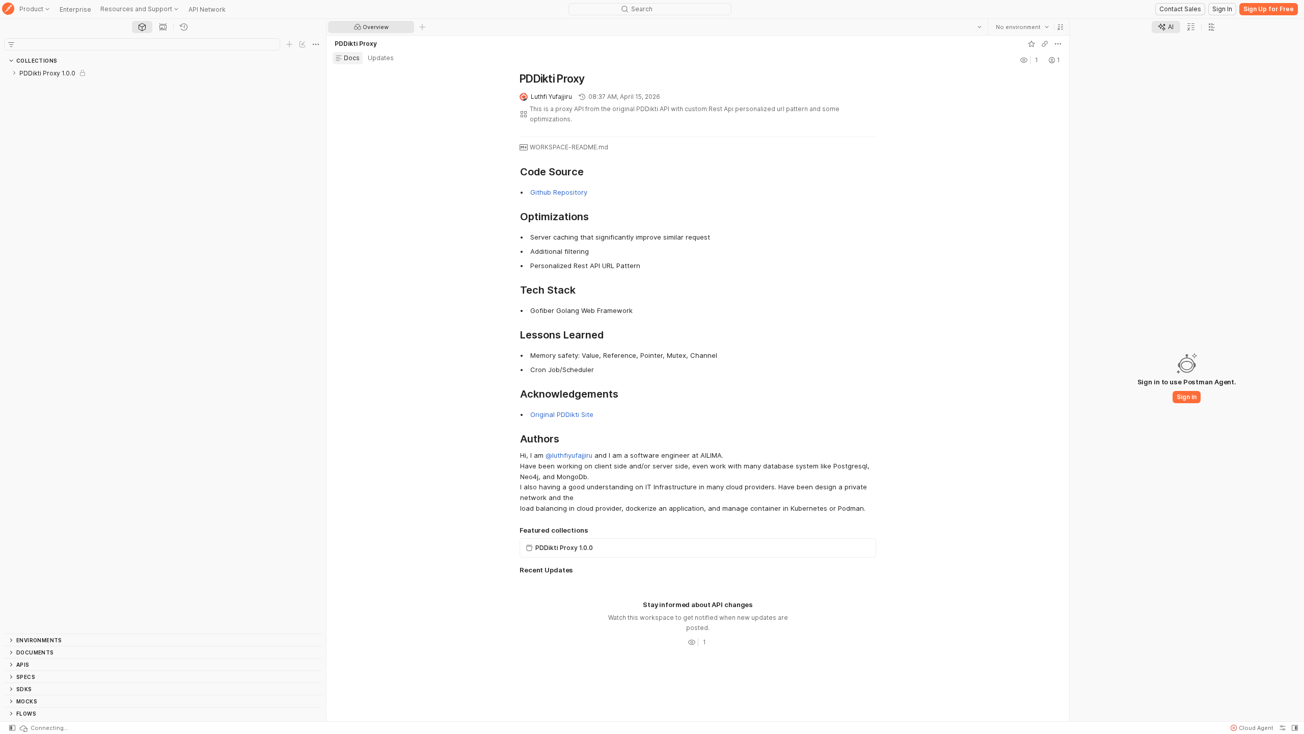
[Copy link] (1045, 44)
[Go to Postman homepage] (8, 9)
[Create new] (289, 44)
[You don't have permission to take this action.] (422, 27)
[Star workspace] (1031, 44)
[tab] (142, 27)
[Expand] (14, 73)
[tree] (163, 350)
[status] (43, 728)
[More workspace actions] (1058, 44)
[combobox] (1022, 27)
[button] (1060, 27)
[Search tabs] (979, 27)
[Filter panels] (11, 44)
